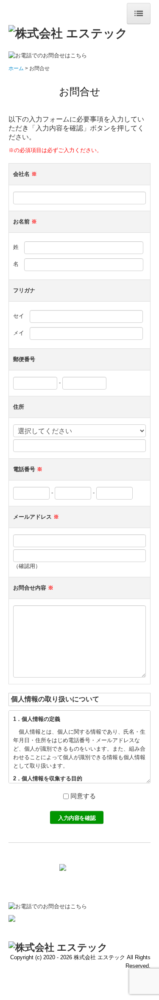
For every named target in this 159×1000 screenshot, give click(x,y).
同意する (83, 795)
